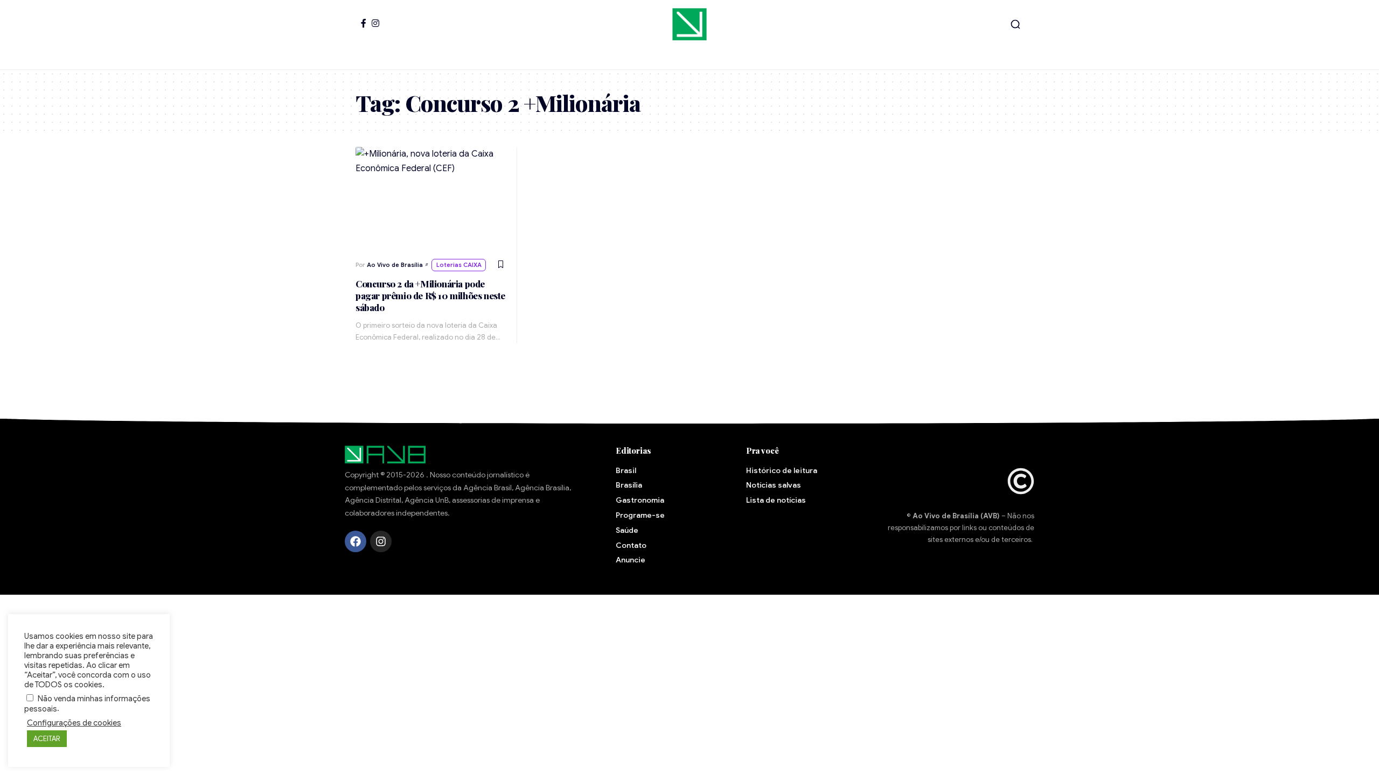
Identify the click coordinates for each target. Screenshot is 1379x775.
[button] (1015, 24)
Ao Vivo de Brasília (395, 265)
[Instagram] (375, 23)
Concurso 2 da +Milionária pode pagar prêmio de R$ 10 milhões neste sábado (430, 295)
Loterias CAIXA (459, 265)
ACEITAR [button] (46, 738)
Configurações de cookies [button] (74, 723)
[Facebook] (363, 23)
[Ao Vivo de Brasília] (689, 24)
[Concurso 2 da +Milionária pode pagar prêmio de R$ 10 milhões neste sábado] (431, 199)
